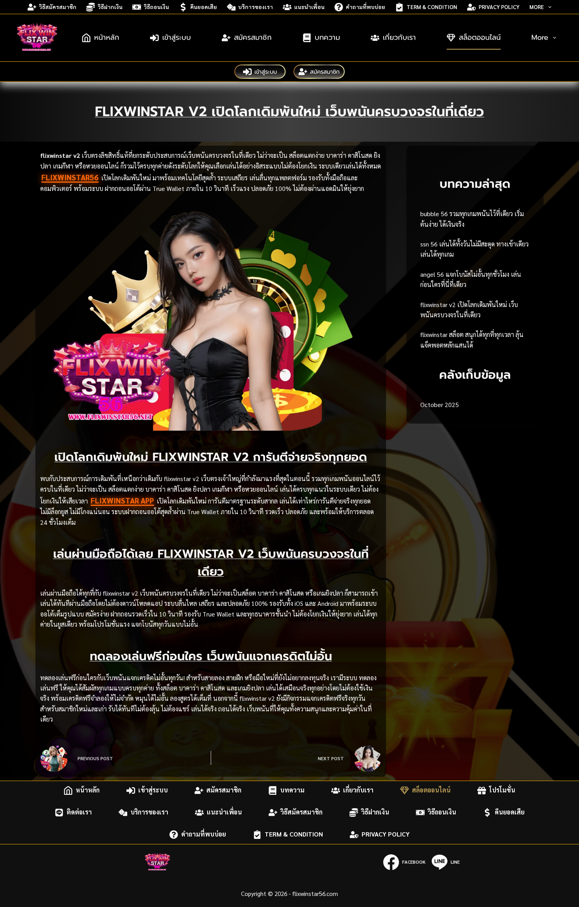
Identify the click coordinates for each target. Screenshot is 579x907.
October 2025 (439, 404)
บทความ (327, 37)
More (536, 6)
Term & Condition (431, 6)
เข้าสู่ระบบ (176, 37)
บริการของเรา (255, 6)
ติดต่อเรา (79, 812)
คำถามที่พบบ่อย (365, 6)
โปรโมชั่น (502, 790)
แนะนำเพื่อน (309, 6)
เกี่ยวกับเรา (399, 37)
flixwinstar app (122, 500)
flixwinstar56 (69, 177)
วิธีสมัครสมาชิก (57, 6)
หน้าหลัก (106, 37)
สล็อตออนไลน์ (480, 37)
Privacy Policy (499, 6)
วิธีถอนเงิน (156, 6)
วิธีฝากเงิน (110, 6)
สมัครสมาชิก (253, 37)
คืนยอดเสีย (203, 6)
